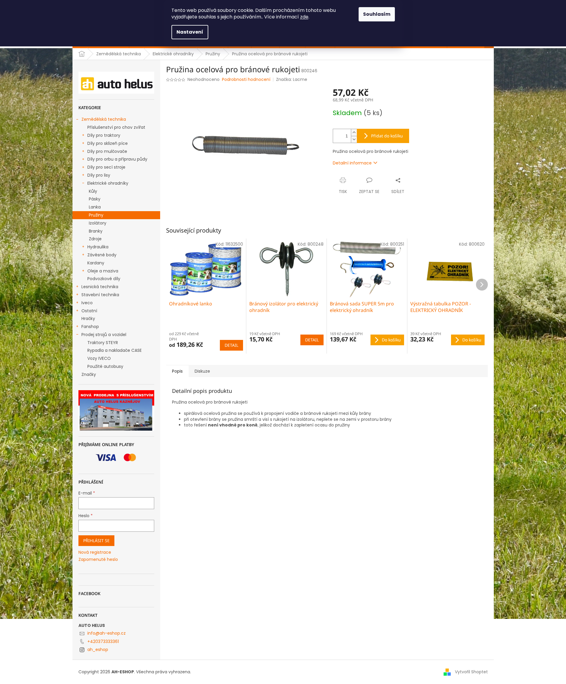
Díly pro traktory (103, 135)
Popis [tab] (177, 371)
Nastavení (189, 32)
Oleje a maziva (102, 271)
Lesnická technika (99, 287)
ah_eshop (97, 649)
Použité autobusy (105, 366)
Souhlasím (376, 14)
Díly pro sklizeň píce (107, 143)
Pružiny (96, 215)
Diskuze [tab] (202, 371)
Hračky (88, 318)
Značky (88, 374)
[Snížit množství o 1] (354, 139)
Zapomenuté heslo (98, 559)
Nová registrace (94, 552)
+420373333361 (103, 641)
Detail (231, 345)
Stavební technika (100, 295)
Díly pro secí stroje (106, 167)
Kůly (93, 191)
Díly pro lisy (98, 175)
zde (304, 16)
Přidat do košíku (387, 136)
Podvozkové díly (103, 279)
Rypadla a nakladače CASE (114, 350)
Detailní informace (352, 163)
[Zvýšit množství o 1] (354, 132)
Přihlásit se (96, 540)
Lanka (95, 207)
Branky (96, 231)
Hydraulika (97, 247)
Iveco (87, 303)
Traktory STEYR (102, 343)
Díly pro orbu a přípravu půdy (117, 159)
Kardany (95, 263)
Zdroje (95, 239)
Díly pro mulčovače (107, 151)
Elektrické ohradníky (107, 183)
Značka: (291, 79)
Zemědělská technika (103, 119)
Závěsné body (101, 255)
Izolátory (97, 223)
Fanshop (90, 327)
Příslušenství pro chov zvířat (116, 127)
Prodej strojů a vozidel (103, 335)
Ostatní (89, 311)
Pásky (94, 199)
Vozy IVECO (99, 358)
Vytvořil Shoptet (471, 672)
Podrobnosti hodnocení (246, 79)
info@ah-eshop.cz (106, 633)
